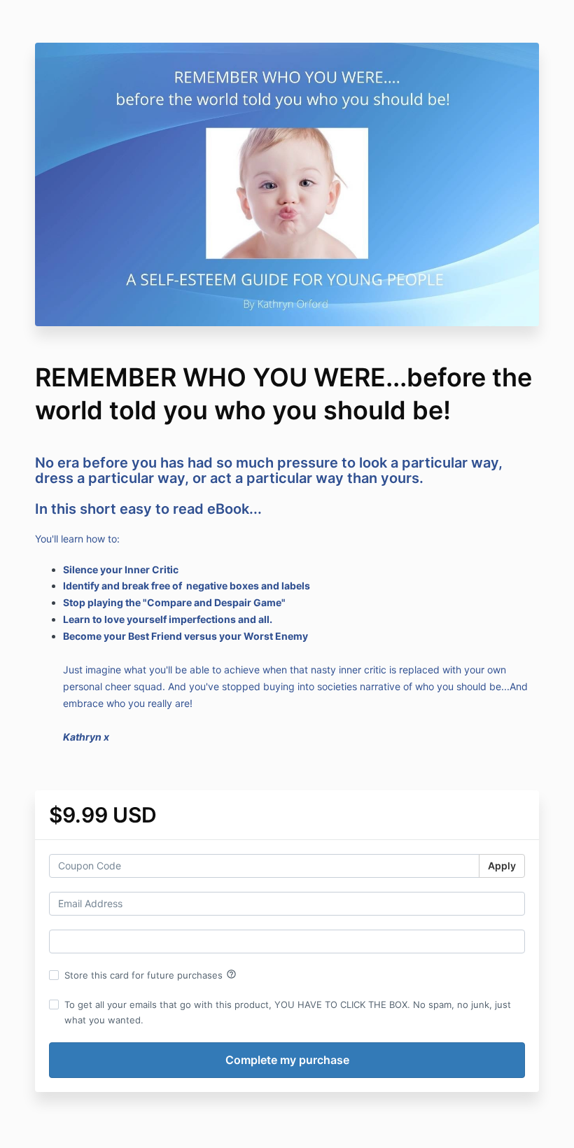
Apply (502, 866)
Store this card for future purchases (150, 974)
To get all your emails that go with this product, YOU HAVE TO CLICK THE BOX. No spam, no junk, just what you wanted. (287, 1012)
